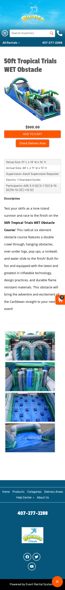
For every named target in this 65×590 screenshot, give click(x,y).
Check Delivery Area (32, 143)
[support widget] (57, 581)
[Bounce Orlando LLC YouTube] (32, 566)
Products (18, 491)
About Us (43, 497)
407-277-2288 (52, 42)
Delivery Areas (53, 491)
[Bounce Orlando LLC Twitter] (36, 557)
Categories (34, 491)
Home (6, 491)
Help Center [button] (24, 497)
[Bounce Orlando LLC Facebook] (27, 557)
